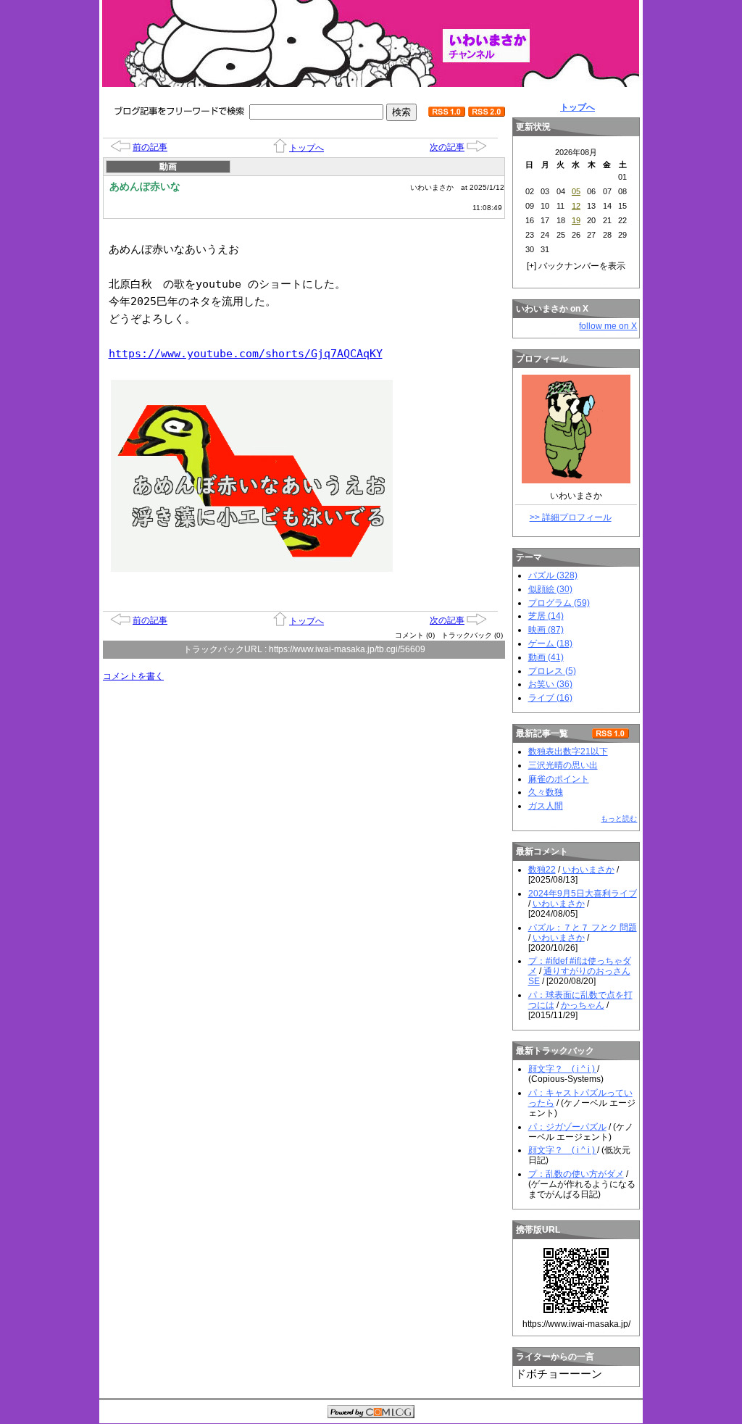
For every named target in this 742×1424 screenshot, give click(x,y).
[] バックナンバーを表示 (576, 266)
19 (576, 220)
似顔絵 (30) (550, 589)
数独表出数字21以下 (568, 751)
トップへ (306, 148)
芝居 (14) (546, 616)
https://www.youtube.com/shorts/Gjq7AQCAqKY (246, 353)
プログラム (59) (559, 603)
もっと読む (619, 819)
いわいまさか (588, 870)
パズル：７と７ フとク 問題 (582, 928)
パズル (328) (553, 575)
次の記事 (447, 147)
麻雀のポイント (558, 779)
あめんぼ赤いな (144, 186)
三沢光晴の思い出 (563, 765)
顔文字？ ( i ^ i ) (562, 1069)
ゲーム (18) (550, 643)
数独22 (542, 870)
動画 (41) (546, 657)
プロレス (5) (552, 671)
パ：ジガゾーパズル (567, 1127)
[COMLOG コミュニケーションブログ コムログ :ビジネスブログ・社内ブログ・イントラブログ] (371, 1413)
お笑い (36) (550, 684)
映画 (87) (546, 630)
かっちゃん (582, 1005)
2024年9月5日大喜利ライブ (582, 893)
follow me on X (608, 326)
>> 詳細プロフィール (571, 517)
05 (576, 191)
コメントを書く (133, 676)
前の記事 (150, 147)
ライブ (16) (550, 698)
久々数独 (545, 792)
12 (576, 205)
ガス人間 (545, 806)
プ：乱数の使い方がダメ (576, 1174)
